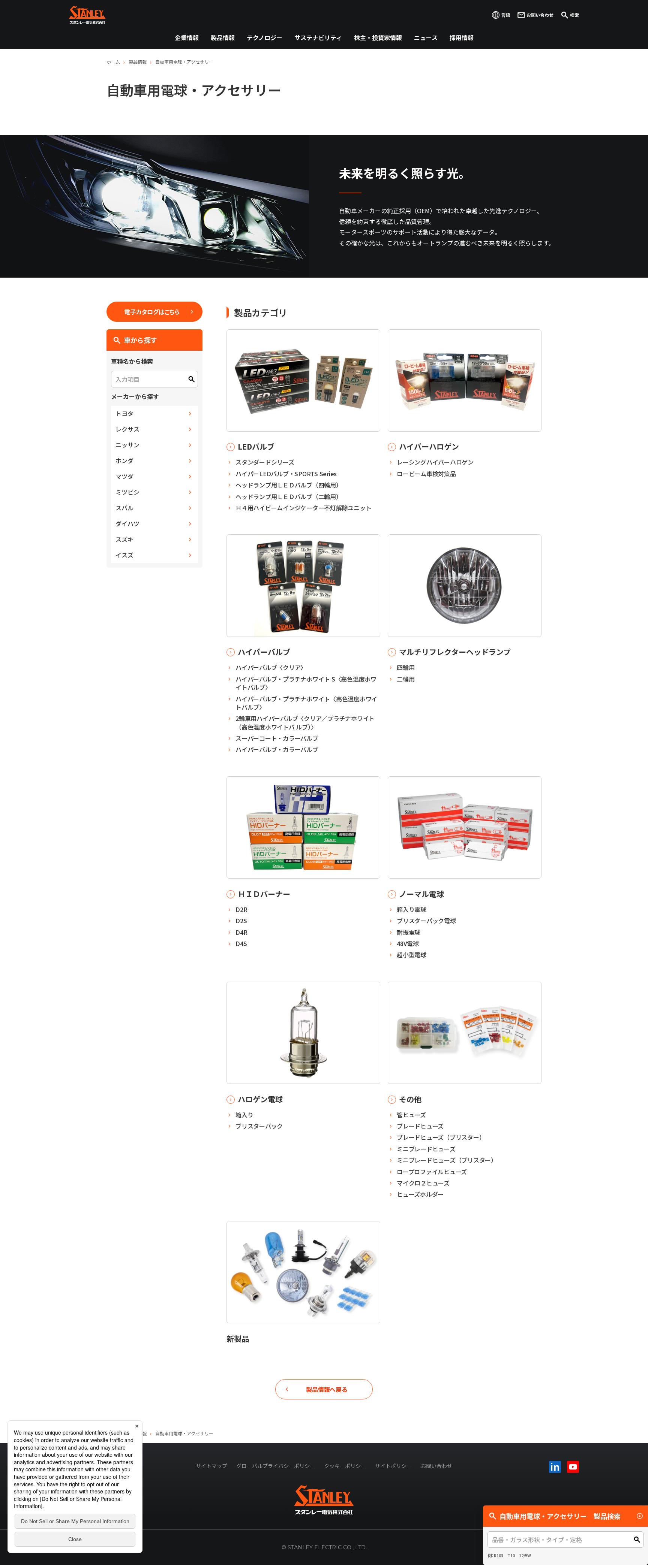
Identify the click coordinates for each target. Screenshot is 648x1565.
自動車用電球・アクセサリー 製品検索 (560, 1516)
